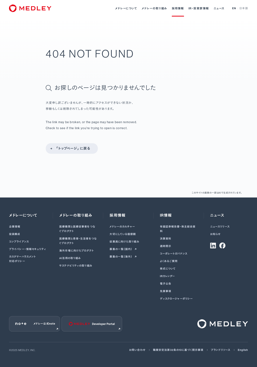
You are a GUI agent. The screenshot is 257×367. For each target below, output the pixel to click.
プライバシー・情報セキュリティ (27, 249)
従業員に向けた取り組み (124, 241)
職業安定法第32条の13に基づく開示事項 (178, 350)
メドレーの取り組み (154, 8)
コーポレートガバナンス (173, 253)
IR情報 (166, 215)
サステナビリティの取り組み (75, 265)
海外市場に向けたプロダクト (76, 250)
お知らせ (215, 234)
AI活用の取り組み (70, 258)
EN (234, 8)
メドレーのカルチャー (122, 226)
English (243, 350)
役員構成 (14, 234)
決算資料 (165, 238)
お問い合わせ (137, 350)
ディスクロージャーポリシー (176, 298)
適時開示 (165, 246)
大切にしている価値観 (122, 234)
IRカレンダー (167, 276)
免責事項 (165, 291)
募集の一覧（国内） (121, 249)
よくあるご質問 (169, 261)
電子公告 (165, 283)
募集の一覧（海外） (121, 256)
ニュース (219, 8)
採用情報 (178, 8)
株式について (168, 268)
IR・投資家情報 (199, 8)
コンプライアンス (19, 241)
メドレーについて (126, 8)
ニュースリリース (220, 226)
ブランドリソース (220, 350)
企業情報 (14, 226)
